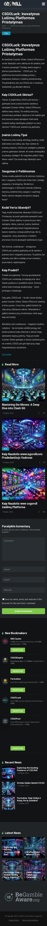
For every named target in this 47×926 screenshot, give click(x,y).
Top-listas (6, 354)
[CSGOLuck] (5, 702)
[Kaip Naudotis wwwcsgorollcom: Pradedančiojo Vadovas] (23, 434)
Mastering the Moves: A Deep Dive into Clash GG (20, 406)
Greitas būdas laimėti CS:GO (31, 783)
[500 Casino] (5, 644)
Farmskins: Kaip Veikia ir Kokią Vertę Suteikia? (29, 799)
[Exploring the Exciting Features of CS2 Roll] (8, 779)
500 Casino (15, 639)
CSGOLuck (15, 697)
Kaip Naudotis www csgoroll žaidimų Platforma (19, 505)
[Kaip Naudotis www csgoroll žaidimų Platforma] (23, 483)
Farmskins (15, 679)
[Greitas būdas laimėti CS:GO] (8, 794)
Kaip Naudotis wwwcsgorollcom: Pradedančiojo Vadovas (22, 455)
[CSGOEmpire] (5, 662)
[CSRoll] (12, 4)
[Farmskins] (5, 684)
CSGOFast (15, 719)
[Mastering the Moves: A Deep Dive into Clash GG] (23, 385)
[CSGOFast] (5, 724)
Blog (6, 33)
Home (4, 26)
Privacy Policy (14, 920)
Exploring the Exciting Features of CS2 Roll (27, 769)
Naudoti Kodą (18, 650)
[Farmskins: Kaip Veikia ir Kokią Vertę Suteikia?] (8, 809)
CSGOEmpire (16, 657)
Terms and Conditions (30, 920)
